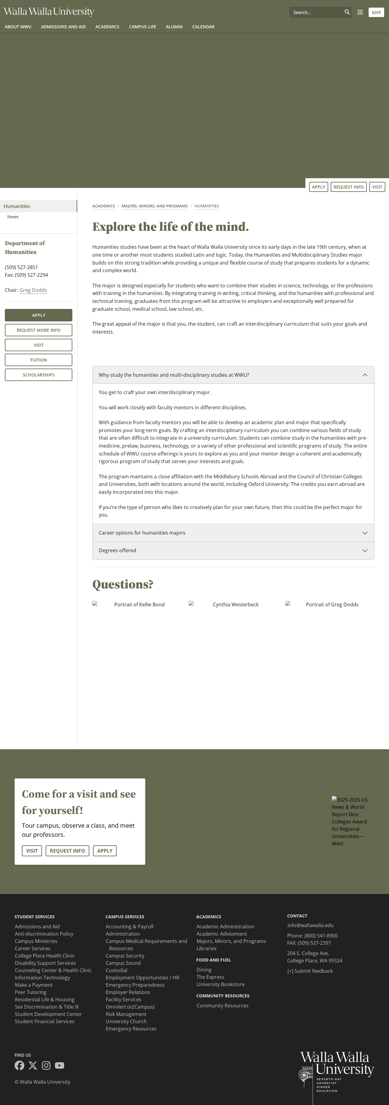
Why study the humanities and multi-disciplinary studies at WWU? (174, 375)
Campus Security (125, 955)
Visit (377, 187)
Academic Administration (225, 926)
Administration (123, 933)
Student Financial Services (44, 1021)
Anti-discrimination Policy (44, 933)
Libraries (207, 948)
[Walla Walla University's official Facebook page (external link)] (21, 1066)
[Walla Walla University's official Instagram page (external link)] (48, 1066)
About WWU (18, 26)
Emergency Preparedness (135, 985)
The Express (210, 977)
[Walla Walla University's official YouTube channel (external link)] (61, 1066)
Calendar (203, 26)
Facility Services (123, 999)
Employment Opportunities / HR (142, 977)
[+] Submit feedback (310, 971)
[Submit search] (347, 12)
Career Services (32, 948)
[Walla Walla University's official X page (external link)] (34, 1066)
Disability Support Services (45, 963)
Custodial (116, 970)
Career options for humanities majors (142, 532)
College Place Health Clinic (45, 955)
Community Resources (223, 1005)
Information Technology (42, 977)
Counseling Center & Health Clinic (53, 970)
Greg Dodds (33, 290)
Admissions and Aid (63, 26)
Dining (204, 969)
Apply (318, 187)
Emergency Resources (131, 1028)
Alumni (174, 26)
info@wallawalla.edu (310, 925)
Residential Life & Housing (44, 999)
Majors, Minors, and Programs (155, 206)
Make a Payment (34, 985)
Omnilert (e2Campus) (130, 1006)
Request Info (349, 187)
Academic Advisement (222, 933)
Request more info (38, 330)
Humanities (17, 206)
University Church (126, 1021)
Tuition (38, 360)
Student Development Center (48, 1014)
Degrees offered (117, 550)
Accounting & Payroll (129, 926)
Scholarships (39, 375)
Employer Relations (128, 992)
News (13, 217)
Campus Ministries (36, 941)
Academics (107, 26)
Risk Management (126, 1014)
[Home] (49, 12)
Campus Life (142, 26)
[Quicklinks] (360, 12)
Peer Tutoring (30, 992)
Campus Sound (123, 963)
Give (376, 12)
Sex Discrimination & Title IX (47, 1006)
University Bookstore (221, 984)
